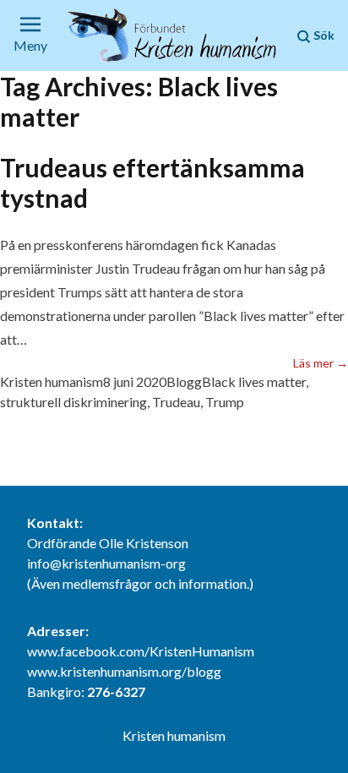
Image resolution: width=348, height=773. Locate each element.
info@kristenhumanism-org (106, 563)
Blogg (184, 381)
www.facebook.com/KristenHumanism (140, 651)
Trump (224, 402)
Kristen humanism (51, 381)
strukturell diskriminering (73, 402)
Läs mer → (320, 362)
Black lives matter (254, 381)
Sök (322, 35)
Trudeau (176, 402)
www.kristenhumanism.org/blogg (124, 671)
